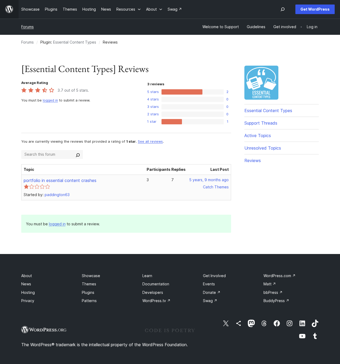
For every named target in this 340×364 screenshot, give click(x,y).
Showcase (91, 275)
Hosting (28, 292)
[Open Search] (282, 9)
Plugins (88, 292)
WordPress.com (280, 275)
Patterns (89, 300)
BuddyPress (276, 300)
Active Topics (257, 135)
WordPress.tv (156, 300)
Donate (211, 292)
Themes (89, 284)
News (26, 284)
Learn (147, 275)
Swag (210, 300)
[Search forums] (78, 154)
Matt (270, 284)
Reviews (252, 160)
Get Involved (214, 275)
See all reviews (150, 141)
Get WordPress (315, 9)
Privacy (27, 300)
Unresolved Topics (262, 148)
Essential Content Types (74, 42)
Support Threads (260, 123)
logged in (50, 100)
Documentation (155, 284)
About (26, 275)
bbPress (273, 292)
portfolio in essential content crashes (60, 180)
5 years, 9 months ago (209, 179)
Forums (27, 26)
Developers (152, 292)
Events (209, 284)
